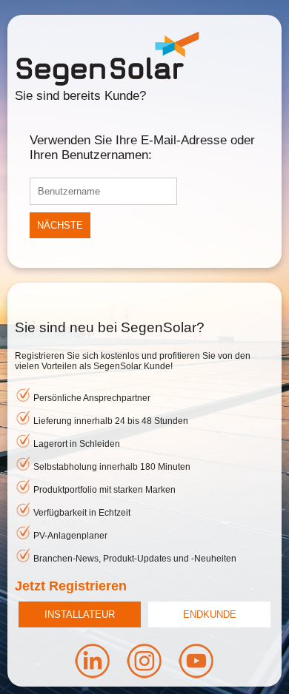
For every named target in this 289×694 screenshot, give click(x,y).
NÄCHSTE (60, 225)
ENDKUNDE (209, 614)
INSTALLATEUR (79, 614)
